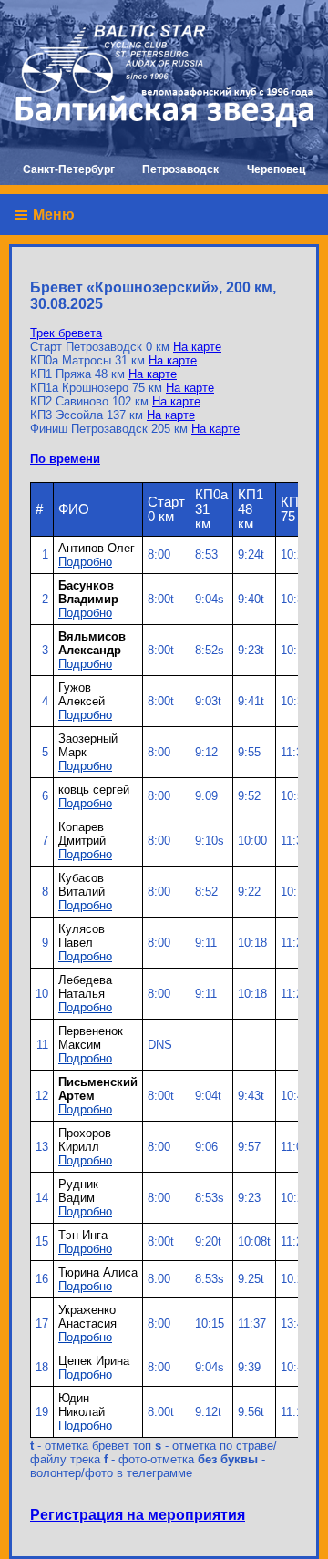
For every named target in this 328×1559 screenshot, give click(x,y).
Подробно (85, 562)
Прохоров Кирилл (84, 1140)
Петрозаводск (180, 169)
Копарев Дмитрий (82, 833)
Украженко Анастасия (87, 1316)
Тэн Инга (83, 1235)
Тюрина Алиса (98, 1272)
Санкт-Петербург (69, 169)
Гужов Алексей (81, 694)
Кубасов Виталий (81, 884)
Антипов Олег (96, 548)
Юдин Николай (81, 1405)
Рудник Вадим (78, 1191)
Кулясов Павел (81, 935)
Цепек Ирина (93, 1361)
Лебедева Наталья (85, 986)
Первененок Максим (90, 1037)
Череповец (276, 169)
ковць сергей (93, 789)
